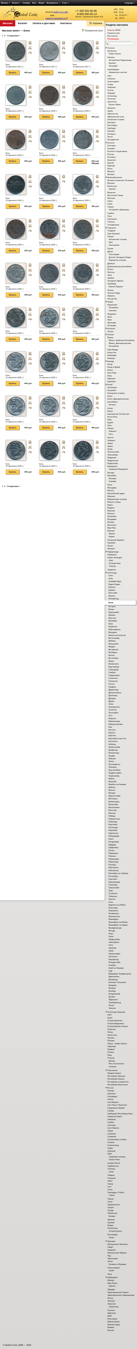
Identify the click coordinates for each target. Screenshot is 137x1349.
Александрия (113, 81)
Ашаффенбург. (115, 581)
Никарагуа (112, 554)
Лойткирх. (113, 767)
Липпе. (112, 761)
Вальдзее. (113, 632)
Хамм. (111, 951)
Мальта (110, 490)
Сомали (110, 1142)
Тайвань (111, 1175)
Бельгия (111, 143)
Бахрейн (111, 131)
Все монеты (112, 36)
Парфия (111, 1049)
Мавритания (112, 460)
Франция (111, 1241)
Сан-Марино (113, 1102)
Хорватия (111, 1250)
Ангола (110, 90)
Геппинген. (113, 678)
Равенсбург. (114, 862)
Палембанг (114, 307)
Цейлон (112, 1286)
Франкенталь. (115, 916)
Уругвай (110, 1222)
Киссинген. (113, 741)
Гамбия (110, 213)
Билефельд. (114, 598)
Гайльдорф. (114, 669)
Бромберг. (113, 621)
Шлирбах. (113, 985)
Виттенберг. (114, 658)
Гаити (109, 204)
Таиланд (111, 1169)
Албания (111, 79)
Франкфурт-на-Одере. (118, 925)
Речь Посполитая (116, 1064)
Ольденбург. (114, 842)
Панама (110, 1041)
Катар (110, 364)
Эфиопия (111, 1313)
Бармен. (112, 590)
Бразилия (111, 160)
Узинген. (112, 899)
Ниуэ (111, 560)
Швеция (110, 1280)
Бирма (112, 536)
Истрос (110, 331)
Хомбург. (112, 965)
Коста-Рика (112, 417)
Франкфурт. (114, 919)
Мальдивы (112, 488)
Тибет (110, 1181)
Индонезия (112, 305)
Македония (112, 466)
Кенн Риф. (112, 373)
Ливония (112, 431)
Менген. (112, 790)
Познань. (112, 856)
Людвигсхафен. (115, 773)
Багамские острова (115, 119)
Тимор (110, 1184)
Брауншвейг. (114, 612)
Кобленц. (112, 744)
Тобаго (112, 1195)
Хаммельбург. (115, 954)
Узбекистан (112, 1213)
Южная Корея (113, 1322)
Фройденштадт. (115, 928)
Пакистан (111, 1029)
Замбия (110, 278)
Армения (111, 108)
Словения (111, 1136)
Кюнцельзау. (114, 753)
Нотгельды (112, 573)
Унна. (111, 902)
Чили (109, 1274)
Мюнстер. (113, 810)
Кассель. (112, 730)
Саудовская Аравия (116, 1108)
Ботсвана (111, 157)
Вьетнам (111, 198)
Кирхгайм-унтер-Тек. (118, 738)
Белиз (110, 137)
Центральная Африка (116, 1253)
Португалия (112, 1070)
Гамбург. (112, 672)
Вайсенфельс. (115, 629)
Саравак (112, 481)
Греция (110, 236)
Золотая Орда (113, 293)
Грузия (110, 248)
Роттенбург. (113, 876)
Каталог (16, 3)
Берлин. (112, 596)
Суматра (112, 310)
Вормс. (112, 661)
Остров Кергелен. (115, 1020)
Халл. (111, 945)
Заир (109, 275)
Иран (109, 320)
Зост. (111, 715)
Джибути (111, 263)
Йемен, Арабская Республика (122, 340)
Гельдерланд (113, 225)
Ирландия (111, 323)
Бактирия (111, 122)
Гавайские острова (117, 1157)
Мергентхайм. (115, 796)
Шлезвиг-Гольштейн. (118, 982)
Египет (110, 269)
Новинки (111, 30)
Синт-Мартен (113, 1128)
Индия (110, 302)
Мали (109, 485)
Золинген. (113, 710)
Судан (110, 1148)
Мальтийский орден (116, 493)
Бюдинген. (113, 626)
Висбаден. (113, 652)
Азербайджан (113, 69)
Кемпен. (112, 733)
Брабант (112, 63)
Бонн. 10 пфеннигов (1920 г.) (48, 199)
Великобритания (114, 177)
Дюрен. (112, 701)
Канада (110, 361)
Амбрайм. (111, 87)
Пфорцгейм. (114, 859)
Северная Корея (114, 1116)
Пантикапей (114, 245)
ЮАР (109, 1316)
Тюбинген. (113, 896)
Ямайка (110, 1327)
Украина (111, 1219)
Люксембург (112, 455)
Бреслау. (112, 618)
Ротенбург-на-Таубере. (119, 873)
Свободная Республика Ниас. (120, 1114)
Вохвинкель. (114, 664)
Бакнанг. (112, 587)
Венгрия (111, 183)
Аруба (110, 111)
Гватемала (112, 219)
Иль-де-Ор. (112, 299)
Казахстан (111, 352)
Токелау (112, 566)
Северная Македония (118, 469)
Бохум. (112, 609)
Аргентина (112, 102)
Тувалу (110, 1199)
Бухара (112, 1216)
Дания (110, 251)
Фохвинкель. (114, 913)
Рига (111, 434)
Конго (109, 396)
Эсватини (111, 1304)
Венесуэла (112, 186)
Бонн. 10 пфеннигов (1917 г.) (15, 66)
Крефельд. (113, 750)
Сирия (110, 1131)
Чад (109, 1256)
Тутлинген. (113, 893)
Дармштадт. (114, 690)
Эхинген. (112, 1008)
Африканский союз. (116, 117)
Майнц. (112, 778)
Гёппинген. (113, 681)
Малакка (112, 478)
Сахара (110, 1111)
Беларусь (111, 134)
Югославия (112, 1319)
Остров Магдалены (115, 1023)
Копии (110, 408)
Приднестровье (114, 1073)
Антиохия (111, 99)
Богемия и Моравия (117, 1264)
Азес (109, 76)
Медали (110, 508)
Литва (110, 449)
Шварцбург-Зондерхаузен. (120, 974)
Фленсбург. (113, 908)
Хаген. (111, 936)
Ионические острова (118, 239)
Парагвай (111, 1046)
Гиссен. (112, 684)
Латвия (110, 428)
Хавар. (110, 1247)
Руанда (110, 1091)
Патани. (110, 1052)
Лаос (109, 425)
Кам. (111, 727)
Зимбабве (111, 284)
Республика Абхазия (116, 1076)
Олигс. (111, 839)
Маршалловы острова (117, 499)
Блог (34, 3)
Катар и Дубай (113, 367)
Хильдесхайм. (115, 962)
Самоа (110, 1099)
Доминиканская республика (119, 266)
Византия (111, 192)
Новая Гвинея (115, 54)
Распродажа (113, 39)
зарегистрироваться (56, 18)
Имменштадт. (114, 721)
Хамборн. (113, 948)
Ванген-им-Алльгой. (117, 635)
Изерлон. (113, 718)
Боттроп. (112, 606)
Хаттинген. (113, 956)
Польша (110, 1058)
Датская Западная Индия (120, 257)
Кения (110, 370)
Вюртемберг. (114, 667)
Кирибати (111, 381)
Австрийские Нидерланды (120, 60)
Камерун (111, 358)
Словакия (111, 1134)
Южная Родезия (116, 286)
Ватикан (111, 174)
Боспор (110, 154)
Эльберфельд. (115, 1002)
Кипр (109, 376)
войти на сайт (61, 12)
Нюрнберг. (113, 830)
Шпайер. (112, 988)
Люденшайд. (114, 776)
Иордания (111, 314)
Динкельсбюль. (115, 692)
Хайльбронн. (114, 942)
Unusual (110, 48)
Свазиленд (113, 1307)
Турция (110, 1207)
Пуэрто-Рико (114, 1159)
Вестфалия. (114, 649)
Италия (110, 334)
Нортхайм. (113, 824)
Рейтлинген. (114, 867)
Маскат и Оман (114, 502)
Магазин (5, 3)
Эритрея (111, 1301)
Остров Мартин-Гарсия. (117, 1026)
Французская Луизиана (117, 1244)
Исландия (111, 325)
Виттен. (112, 655)
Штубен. (112, 997)
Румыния (111, 1093)
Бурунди (111, 166)
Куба (109, 420)
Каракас (112, 189)
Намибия (111, 543)
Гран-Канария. (113, 233)
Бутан (110, 168)
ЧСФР (111, 1271)
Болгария (111, 145)
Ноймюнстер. (114, 819)
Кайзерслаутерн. (116, 724)
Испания (111, 328)
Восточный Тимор (115, 195)
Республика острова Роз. (118, 1082)
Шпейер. (112, 991)
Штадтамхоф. (115, 994)
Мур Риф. (111, 528)
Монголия (111, 525)
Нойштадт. (113, 822)
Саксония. (113, 879)
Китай (110, 384)
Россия (110, 1088)
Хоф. (111, 971)
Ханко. (112, 1237)
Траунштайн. (114, 887)
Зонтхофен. (114, 713)
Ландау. (112, 756)
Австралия (112, 51)
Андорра (111, 93)
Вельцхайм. (114, 644)
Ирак (109, 317)
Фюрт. (111, 934)
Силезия (112, 1066)
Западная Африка (115, 281)
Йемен (110, 337)
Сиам (111, 1172)
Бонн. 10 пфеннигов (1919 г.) (82, 154)
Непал (110, 546)
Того (109, 1187)
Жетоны (111, 272)
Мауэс (110, 505)
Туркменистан (113, 1204)
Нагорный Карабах (115, 540)
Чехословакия (113, 1268)
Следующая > (13, 36)
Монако (110, 522)
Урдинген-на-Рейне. (117, 905)
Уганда (110, 1210)
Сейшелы (111, 1119)
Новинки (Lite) (113, 33)
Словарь (26, 3)
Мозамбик (111, 516)
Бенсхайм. (113, 593)
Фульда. (112, 931)
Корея (110, 411)
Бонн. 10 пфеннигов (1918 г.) (48, 110)
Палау (110, 1032)
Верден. (112, 646)
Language (130, 3)
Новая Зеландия (114, 557)
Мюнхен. (112, 813)
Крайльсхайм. (115, 747)
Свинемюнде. (115, 882)
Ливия (110, 446)
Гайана (110, 207)
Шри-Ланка (112, 1283)
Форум (41, 3)
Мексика (111, 511)
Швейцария (112, 1277)
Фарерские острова (117, 260)
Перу (109, 1055)
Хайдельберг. (114, 939)
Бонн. (111, 602)
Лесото (110, 437)
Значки (110, 290)
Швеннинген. (114, 976)
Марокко (111, 496)
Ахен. (111, 578)
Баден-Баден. (115, 584)
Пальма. (111, 1038)
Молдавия (111, 519)
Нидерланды (113, 552)
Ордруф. (112, 845)
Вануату (111, 171)
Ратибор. (112, 865)
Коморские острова (115, 393)
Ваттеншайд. (114, 638)
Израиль (111, 296)
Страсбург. (113, 885)
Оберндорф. (114, 836)
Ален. (111, 575)
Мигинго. (111, 513)
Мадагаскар (112, 463)
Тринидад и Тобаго (115, 1192)
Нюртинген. (114, 833)
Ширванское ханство (118, 72)
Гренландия (114, 254)
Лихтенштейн (113, 452)
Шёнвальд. (113, 979)
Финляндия (112, 1234)
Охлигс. (112, 850)
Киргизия (111, 378)
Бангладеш (112, 125)
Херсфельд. (114, 959)
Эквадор (111, 1289)
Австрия (111, 57)
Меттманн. (113, 799)
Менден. (112, 793)
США (109, 1154)
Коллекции (112, 387)
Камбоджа (111, 355)
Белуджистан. (113, 139)
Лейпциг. (112, 758)
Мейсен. (112, 787)
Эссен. (111, 1005)
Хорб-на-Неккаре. (116, 968)
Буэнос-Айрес (115, 104)
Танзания (111, 1178)
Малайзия (111, 475)
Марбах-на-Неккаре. (118, 784)
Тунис (110, 1202)
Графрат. (112, 687)
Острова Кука (115, 563)
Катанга (112, 405)
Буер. (111, 624)
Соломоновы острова (116, 1139)
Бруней (110, 163)
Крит (111, 242)
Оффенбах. (114, 847)
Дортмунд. (113, 695)
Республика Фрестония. (117, 1085)
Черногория (112, 1258)
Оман (109, 1018)
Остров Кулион (115, 1231)
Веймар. (112, 641)
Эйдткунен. (113, 999)
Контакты (66, 23)
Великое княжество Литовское (120, 180)
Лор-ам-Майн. (115, 770)
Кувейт (110, 422)
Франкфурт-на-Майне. (118, 922)
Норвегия (111, 570)
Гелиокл (111, 222)
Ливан (110, 443)
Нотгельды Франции (116, 1012)
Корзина (97, 23)
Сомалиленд (113, 1145)
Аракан (112, 533)
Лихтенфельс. (115, 764)
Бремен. (112, 615)
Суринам (111, 1151)
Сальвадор (112, 1096)
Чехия (110, 1261)
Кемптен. (113, 735)
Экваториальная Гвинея (118, 1292)
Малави (110, 473)
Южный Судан (113, 1324)
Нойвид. (112, 816)
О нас (65, 3)
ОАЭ (109, 1015)
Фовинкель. (114, 910)
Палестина (112, 1035)
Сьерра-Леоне (113, 1163)
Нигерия (111, 548)
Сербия (110, 1122)
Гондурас (111, 231)
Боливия (111, 148)
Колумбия (111, 390)
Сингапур (111, 1125)
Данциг (112, 1061)
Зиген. (111, 704)
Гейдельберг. (114, 675)
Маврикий (111, 457)
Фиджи (110, 1225)
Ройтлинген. (114, 870)
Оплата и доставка (44, 23)
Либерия (111, 440)
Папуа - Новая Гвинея (117, 1043)
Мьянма (111, 531)
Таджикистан (113, 1166)
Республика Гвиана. (116, 1079)
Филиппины (112, 1228)
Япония (110, 1330)
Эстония (111, 1310)
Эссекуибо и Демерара (119, 210)
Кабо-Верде (112, 350)
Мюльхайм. (114, 804)
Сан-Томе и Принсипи (117, 1105)
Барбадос (111, 128)
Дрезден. (112, 698)
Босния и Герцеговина (117, 151)
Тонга (109, 1190)
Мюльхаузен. (114, 807)
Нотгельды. (113, 827)
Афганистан (112, 114)
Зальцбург (113, 66)
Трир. (111, 890)
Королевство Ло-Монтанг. (118, 414)
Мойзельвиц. (114, 801)
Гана (109, 216)
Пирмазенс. (114, 853)
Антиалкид (112, 96)
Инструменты (53, 3)
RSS (118, 30)
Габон (110, 201)
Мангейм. (113, 781)
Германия (111, 228)
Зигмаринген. (114, 707)
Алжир (110, 84)
